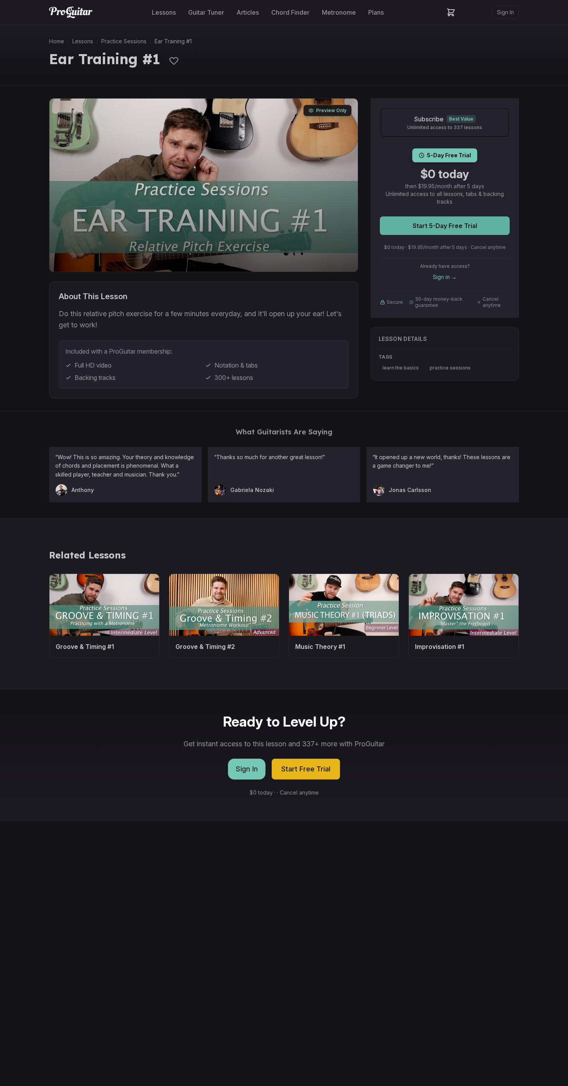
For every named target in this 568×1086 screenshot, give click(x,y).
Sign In (505, 12)
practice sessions (450, 368)
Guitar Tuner (206, 12)
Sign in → (445, 277)
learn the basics (401, 368)
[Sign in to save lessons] (174, 60)
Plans (376, 12)
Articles (247, 12)
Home (56, 41)
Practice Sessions (123, 41)
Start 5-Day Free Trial (445, 226)
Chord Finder (290, 12)
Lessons (164, 12)
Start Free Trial (305, 769)
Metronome (339, 12)
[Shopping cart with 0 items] (451, 12)
